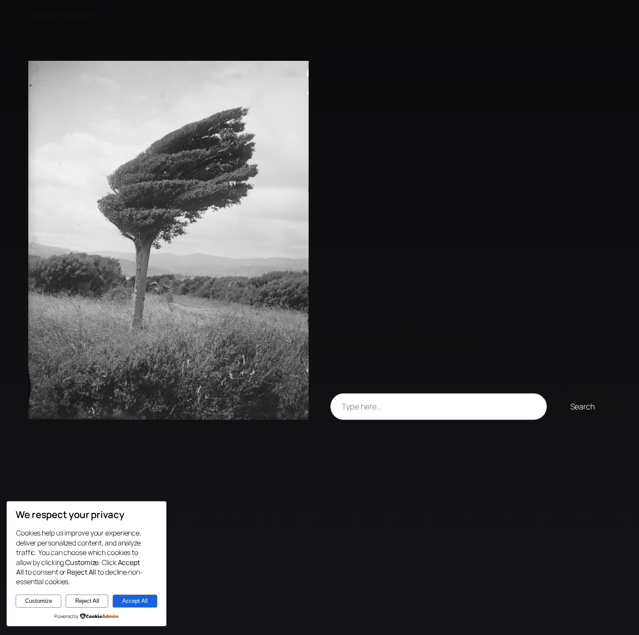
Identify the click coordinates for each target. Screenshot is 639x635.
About (386, 15)
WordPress (596, 609)
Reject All (87, 601)
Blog (414, 15)
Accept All (135, 601)
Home (534, 15)
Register (596, 15)
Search (582, 406)
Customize (38, 601)
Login (563, 15)
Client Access (454, 15)
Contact (501, 15)
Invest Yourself (61, 15)
